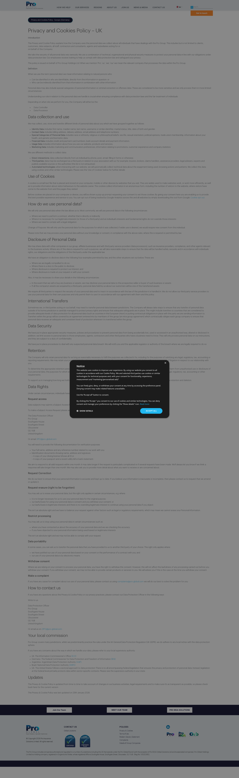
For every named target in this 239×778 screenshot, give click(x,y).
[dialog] (119, 389)
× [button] (165, 363)
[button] (85, 411)
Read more (144, 404)
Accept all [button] (151, 411)
